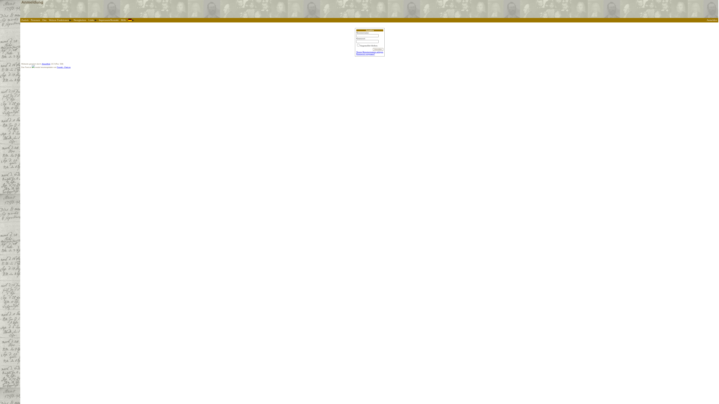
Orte (44, 20)
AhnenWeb (46, 64)
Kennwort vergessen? (365, 54)
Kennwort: (360, 39)
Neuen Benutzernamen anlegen (369, 52)
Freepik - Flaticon (64, 67)
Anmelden (712, 20)
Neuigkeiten (80, 20)
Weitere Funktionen (59, 20)
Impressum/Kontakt (109, 20)
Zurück (25, 20)
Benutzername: (362, 33)
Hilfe (123, 20)
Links (91, 20)
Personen (35, 20)
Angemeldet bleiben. (369, 46)
